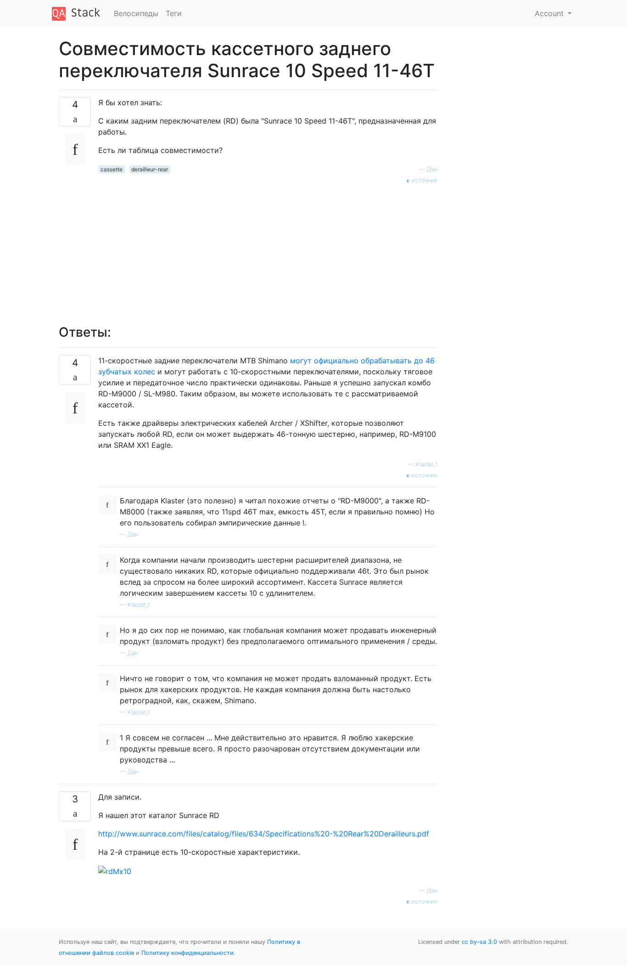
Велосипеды (136, 13)
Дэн (432, 169)
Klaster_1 (426, 464)
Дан (133, 534)
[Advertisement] (267, 249)
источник (423, 180)
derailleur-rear (149, 169)
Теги (174, 13)
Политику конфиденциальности (187, 952)
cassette (112, 169)
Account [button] (550, 13)
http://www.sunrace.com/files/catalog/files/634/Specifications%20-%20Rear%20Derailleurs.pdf (263, 833)
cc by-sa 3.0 (479, 941)
